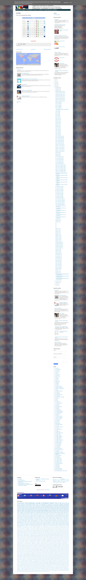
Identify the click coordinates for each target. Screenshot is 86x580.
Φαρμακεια (67, 569)
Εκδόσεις (18, 559)
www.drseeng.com (56, 553)
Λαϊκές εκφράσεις (21, 563)
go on (55, 504)
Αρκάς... (61, 555)
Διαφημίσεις (29, 511)
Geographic (67, 546)
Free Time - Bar (63, 546)
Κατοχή (28, 562)
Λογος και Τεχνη (37, 509)
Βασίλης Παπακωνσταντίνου (41, 556)
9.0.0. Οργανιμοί (57, 456)
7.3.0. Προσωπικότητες (58, 429)
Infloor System (35, 547)
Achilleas (23, 509)
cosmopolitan (31, 550)
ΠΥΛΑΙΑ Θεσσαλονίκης (49, 566)
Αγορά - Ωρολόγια (54, 554)
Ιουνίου (57, 285)
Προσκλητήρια (33, 567)
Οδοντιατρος (50, 565)
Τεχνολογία (67, 568)
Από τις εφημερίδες (42, 504)
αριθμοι (43, 509)
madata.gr (47, 551)
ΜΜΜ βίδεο (52, 563)
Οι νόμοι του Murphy (55, 565)
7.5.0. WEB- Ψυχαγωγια (58, 442)
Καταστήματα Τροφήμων (20, 562)
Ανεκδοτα (30, 504)
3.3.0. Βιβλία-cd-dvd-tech (32, 540)
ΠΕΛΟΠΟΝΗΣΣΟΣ (35, 566)
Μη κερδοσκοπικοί (28, 564)
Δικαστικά (46, 558)
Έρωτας (25, 554)
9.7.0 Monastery (57, 467)
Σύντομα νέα (19, 69)
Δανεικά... (67, 557)
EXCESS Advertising (21, 480)
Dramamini (51, 546)
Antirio (31, 546)
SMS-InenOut (63, 515)
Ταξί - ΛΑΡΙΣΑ (60, 568)
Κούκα (62, 480)
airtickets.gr (57, 549)
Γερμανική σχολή (64, 556)
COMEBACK (43, 546)
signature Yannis (58, 228)
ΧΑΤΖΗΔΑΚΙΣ (60, 482)
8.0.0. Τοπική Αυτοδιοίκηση (59, 449)
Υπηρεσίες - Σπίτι (66, 512)
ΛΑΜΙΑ (62, 562)
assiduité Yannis (58, 219)
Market (44, 547)
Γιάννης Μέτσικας (39, 557)
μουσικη (26, 510)
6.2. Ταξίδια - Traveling (58, 418)
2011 (56, 82)
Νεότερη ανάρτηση (19, 49)
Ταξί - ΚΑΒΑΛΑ (47, 568)
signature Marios (58, 123)
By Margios (52, 507)
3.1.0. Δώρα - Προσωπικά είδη (59, 388)
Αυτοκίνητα (33, 510)
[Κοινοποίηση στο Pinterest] (25, 44)
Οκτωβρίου (57, 90)
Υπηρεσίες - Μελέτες (60, 512)
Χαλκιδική (43, 570)
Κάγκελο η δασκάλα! (58, 52)
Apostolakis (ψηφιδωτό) (59, 242)
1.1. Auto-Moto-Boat (58, 369)
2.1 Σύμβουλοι (57, 382)
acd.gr (55, 549)
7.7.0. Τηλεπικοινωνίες (58, 444)
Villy (66, 515)
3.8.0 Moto (56, 400)
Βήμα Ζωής (30, 556)
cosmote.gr (34, 550)
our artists (48, 504)
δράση (66, 570)
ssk (55, 223)
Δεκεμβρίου (57, 87)
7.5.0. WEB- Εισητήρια (58, 437)
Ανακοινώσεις (20, 503)
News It (28, 548)
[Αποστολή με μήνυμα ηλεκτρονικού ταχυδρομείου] (20, 44)
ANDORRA (28, 546)
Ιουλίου (57, 283)
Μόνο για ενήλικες (30, 514)
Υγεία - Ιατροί (34, 569)
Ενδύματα (43, 559)
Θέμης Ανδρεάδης (53, 560)
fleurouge (21, 551)
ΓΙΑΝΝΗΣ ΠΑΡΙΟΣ (59, 556)
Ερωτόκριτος (67, 559)
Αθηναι (31, 513)
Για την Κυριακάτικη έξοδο (59, 156)
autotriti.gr (59, 506)
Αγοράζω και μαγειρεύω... (65, 554)
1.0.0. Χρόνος (57, 368)
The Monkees (29, 549)
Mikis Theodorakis (47, 547)
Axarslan (26, 509)
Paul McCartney (53, 548)
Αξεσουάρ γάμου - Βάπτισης (47, 555)
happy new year (61, 57)
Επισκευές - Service (31, 506)
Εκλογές (21, 559)
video (45, 505)
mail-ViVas (56, 551)
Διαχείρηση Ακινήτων (42, 558)
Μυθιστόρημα (19, 565)
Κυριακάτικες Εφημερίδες (52, 562)
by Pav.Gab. (51, 513)
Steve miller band (58, 548)
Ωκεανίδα (55, 570)
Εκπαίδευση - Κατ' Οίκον (25, 559)
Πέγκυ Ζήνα (59, 566)
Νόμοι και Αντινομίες (37, 511)
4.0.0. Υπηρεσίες (57, 401)
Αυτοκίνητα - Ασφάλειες (66, 555)
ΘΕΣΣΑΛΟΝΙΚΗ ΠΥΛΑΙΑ (44, 560)
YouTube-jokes (52, 549)
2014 (56, 79)
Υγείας (41, 509)
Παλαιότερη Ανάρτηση (47, 49)
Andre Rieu (54, 479)
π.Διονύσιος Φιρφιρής (36, 571)
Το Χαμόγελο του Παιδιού (40, 506)
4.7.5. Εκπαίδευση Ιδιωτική (59, 411)
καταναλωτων (23, 505)
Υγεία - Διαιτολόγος (42, 569)
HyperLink (29, 510)
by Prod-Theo (48, 508)
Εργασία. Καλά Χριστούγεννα (61, 559)
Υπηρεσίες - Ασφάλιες (54, 569)
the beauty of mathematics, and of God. (61, 35)
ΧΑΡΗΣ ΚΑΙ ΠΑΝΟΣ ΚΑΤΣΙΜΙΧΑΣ (32, 570)
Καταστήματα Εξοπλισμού (65, 561)
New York (26, 548)
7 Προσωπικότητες (57, 423)
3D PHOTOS (20, 541)
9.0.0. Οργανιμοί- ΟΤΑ (58, 461)
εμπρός (18, 571)
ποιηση (37, 505)
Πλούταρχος (56, 482)
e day (49, 550)
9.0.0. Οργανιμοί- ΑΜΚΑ (47, 545)
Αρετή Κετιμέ (67, 479)
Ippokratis (38, 510)
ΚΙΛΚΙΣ (29, 561)
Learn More (66, 2)
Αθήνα (18, 555)
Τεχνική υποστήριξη (58, 261)
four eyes (24, 551)
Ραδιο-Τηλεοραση (50, 567)
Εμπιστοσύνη (40, 559)
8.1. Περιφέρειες (57, 450)
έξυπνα (41, 510)
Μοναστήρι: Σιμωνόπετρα (53, 564)
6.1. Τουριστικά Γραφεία (58, 416)
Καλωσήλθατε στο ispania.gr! (22, 485)
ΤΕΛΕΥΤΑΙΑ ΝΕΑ (24, 84)
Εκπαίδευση (37, 513)
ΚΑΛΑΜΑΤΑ (23, 561)
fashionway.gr (63, 550)
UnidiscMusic (37, 549)
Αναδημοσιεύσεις (53, 508)
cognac (28, 550)
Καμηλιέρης (19, 101)
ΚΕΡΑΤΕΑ (26, 561)
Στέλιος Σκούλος (61, 63)
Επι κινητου (51, 509)
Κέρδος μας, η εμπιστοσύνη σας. (27, 90)
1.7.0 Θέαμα (56, 377)
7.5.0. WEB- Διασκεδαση (58, 436)
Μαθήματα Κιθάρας (64, 563)
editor (68, 507)
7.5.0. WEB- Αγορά (45, 543)
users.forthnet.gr (33, 553)
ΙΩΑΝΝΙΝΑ (61, 560)
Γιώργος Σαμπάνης (50, 557)
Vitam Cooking (45, 549)
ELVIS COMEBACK (58, 546)
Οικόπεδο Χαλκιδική (64, 565)
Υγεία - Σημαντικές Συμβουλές (60, 198)
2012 (56, 80)
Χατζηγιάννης (64, 482)
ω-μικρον (46, 571)
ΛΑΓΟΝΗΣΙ (59, 562)
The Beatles (18, 549)
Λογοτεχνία (34, 563)
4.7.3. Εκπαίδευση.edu (58, 410)
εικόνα (68, 570)
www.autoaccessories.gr (50, 553)
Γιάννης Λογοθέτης (33, 557)
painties (18, 510)
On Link (46, 548)
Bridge (40, 546)
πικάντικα (39, 508)
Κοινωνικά (67, 514)
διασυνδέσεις (63, 570)
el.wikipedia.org (52, 550)
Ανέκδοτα (22, 504)
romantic (18, 553)
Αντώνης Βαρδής (31, 555)
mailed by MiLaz (60, 551)
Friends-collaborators (30, 503)
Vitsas (34, 505)
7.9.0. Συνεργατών (57, 447)
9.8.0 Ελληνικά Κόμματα (58, 468)
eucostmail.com (59, 550)
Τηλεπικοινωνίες (19, 569)
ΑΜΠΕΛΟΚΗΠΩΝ (31, 554)
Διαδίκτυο (29, 558)
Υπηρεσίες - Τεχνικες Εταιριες (24, 512)
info (39, 551)
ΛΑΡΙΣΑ (65, 562)
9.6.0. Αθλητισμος (64, 545)
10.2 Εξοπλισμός (57, 381)
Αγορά (18, 508)
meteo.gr (64, 551)
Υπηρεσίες (35, 515)
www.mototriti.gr (22, 510)
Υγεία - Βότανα (38, 569)
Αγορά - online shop (44, 554)
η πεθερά (25, 571)
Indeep (32, 547)
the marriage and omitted (59, 186)
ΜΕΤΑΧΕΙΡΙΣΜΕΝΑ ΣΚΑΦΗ (47, 563)
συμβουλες (61, 504)
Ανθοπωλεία (27, 555)
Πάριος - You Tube (55, 566)
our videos (19, 507)
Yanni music (58, 479)
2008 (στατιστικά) (58, 118)
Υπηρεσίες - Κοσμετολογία (60, 569)
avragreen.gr (65, 549)
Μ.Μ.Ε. (57, 504)
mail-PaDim (53, 551)
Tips (35, 549)
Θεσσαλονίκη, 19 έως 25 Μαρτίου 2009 (61, 326)
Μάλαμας (67, 480)
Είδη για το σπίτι (61, 558)
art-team (20, 508)
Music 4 (53, 547)
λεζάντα (30, 571)
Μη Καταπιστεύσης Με (25, 73)
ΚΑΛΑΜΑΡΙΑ (66, 505)
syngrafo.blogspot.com (27, 553)
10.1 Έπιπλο (57, 380)
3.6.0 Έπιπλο (57, 398)
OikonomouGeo (56, 507)
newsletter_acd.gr (56, 552)
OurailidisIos (23, 507)
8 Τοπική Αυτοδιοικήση (58, 448)
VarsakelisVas (61, 505)
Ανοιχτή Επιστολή (51, 510)
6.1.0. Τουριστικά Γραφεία (59, 417)
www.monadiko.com (58, 253)
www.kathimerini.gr (61, 553)
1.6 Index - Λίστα (57, 376)
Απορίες (65, 511)
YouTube (62, 479)
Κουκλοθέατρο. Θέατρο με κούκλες (60, 24)
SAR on (43, 514)
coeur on (25, 550)
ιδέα (28, 571)
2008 (56, 86)
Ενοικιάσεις (46, 559)
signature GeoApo (58, 249)
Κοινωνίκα (48, 512)
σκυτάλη (43, 571)
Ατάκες (60, 510)
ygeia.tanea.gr (19, 554)
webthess (40, 553)
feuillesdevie (67, 550)
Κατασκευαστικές (55, 561)
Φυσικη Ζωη (32, 508)
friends (62, 506)
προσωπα (36, 508)
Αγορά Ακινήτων (60, 554)
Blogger (48, 489)
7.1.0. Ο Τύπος (57, 425)
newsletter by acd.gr (23, 552)
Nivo (35, 548)
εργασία (23, 571)
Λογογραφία (19, 515)
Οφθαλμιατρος (22, 566)
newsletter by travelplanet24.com (31, 552)
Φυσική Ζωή (66, 506)
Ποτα (30, 567)
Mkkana (51, 547)
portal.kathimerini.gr (62, 552)
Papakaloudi (49, 548)
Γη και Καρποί (29, 557)
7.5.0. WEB (56, 430)
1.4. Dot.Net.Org (57, 374)
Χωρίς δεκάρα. (52, 570)
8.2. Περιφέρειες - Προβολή (60, 544)
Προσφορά (36, 567)
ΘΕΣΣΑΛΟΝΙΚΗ (66, 508)
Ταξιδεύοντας (19, 509)
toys (30, 553)
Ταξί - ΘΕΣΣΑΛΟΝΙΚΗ (42, 568)
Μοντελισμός (58, 564)
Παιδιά (62, 566)
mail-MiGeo (50, 551)
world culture (62, 511)
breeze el (20, 550)
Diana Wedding (48, 546)
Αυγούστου (57, 282)
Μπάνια (64, 564)
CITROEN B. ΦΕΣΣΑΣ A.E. (63, 302)
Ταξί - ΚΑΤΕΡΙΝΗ (51, 568)
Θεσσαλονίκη (58, 560)
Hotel (30, 547)
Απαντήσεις (33, 513)
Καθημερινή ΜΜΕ (37, 561)
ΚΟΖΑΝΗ (31, 561)
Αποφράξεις (55, 555)
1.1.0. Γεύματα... (57, 370)
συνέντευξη (47, 515)
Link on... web (41, 547)
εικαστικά (28, 508)
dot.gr (42, 550)
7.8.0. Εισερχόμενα (30, 544)
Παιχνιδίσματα (65, 566)
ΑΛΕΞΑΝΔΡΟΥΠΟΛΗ (62, 513)
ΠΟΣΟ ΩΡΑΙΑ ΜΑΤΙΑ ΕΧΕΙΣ (42, 566)
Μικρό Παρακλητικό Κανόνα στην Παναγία (44, 564)
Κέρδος (34, 561)
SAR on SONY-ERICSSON (59, 136)
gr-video (35, 551)
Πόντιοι (39, 567)
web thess (37, 553)
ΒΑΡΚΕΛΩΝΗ (19, 556)
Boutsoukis (51, 515)
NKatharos (59, 547)
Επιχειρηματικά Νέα (31, 509)
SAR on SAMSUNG (58, 102)
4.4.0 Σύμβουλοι (57, 407)
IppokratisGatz (47, 507)
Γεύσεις (26, 557)
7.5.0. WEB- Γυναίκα (58, 435)
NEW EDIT (56, 547)
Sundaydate (63, 548)
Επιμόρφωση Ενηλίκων (54, 559)
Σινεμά (62, 567)
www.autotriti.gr (49, 505)
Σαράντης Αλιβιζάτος (55, 567)
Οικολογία (60, 565)
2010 (56, 83)
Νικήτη (33, 565)
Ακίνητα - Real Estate (29, 507)
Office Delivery (38, 548)
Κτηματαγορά (47, 562)
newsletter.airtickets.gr (39, 552)
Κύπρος (64, 480)
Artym (36, 510)
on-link (26, 511)
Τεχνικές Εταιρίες (35, 514)
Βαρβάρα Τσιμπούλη (35, 556)
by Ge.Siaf (25, 513)
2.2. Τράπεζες (57, 383)
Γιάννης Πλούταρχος (44, 557)
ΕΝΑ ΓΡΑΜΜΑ (57, 558)
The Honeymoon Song (24, 549)
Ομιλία (68, 565)
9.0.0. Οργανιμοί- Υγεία (58, 462)
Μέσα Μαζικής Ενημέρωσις (58, 563)
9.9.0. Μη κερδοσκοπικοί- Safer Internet (61, 470)
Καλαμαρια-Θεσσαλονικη (62, 514)
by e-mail (23, 550)
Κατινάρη (59, 480)
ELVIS (54, 546)
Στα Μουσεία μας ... (66, 567)
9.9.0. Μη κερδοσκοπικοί (58, 469)
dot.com (40, 550)
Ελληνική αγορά (40, 507)
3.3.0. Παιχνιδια (57, 392)
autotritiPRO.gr (62, 549)
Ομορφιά (18, 566)
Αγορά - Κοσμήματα (49, 554)
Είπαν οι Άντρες (25, 506)
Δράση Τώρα (47, 509)
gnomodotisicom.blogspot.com (29, 551)
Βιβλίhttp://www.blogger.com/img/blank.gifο (51, 556)
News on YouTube (32, 548)
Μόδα (22, 565)
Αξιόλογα (52, 555)
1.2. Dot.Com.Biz (57, 371)
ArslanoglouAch (55, 505)
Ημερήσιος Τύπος (38, 560)
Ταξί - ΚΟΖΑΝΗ (56, 568)
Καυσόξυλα (30, 562)
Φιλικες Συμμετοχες (19, 570)
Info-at (38, 547)
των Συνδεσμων (21, 513)
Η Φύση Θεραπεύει (22, 560)
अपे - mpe (48, 571)
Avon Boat (37, 546)
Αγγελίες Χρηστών (38, 554)
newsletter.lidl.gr (44, 552)
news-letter (18, 552)
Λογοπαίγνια (55, 512)
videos (37, 504)
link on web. (57, 511)
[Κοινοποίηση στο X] (22, 44)
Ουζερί (54, 509)
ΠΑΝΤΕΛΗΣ (61, 481)
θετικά (27, 571)
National (62, 547)
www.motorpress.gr (66, 553)
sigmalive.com (21, 553)
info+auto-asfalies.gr (43, 551)
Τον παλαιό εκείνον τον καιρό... (25, 515)
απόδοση (60, 570)
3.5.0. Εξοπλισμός (57, 395)
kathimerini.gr (47, 506)
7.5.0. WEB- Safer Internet (59, 432)
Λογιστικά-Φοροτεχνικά (30, 563)
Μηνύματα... (32, 564)
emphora (56, 550)
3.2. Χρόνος (56, 389)
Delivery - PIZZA (43, 508)
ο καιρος (40, 514)
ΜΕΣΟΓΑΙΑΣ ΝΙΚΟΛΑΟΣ (39, 563)
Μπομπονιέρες (67, 564)
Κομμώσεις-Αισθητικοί (42, 513)
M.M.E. (52, 504)
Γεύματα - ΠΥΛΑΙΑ (22, 557)
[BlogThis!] (21, 44)
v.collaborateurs (46, 514)
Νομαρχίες (35, 565)
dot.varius (46, 550)
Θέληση (49, 560)
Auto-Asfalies (34, 546)
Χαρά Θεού (46, 570)
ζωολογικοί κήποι (43, 515)
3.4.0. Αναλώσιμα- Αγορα (58, 394)
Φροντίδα (23, 570)
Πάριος (64, 481)
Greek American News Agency (25, 547)
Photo (68, 509)
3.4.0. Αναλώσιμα (57, 393)
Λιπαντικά (25, 563)
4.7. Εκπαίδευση (58, 541)
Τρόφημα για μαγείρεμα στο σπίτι (25, 569)
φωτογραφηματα (45, 510)
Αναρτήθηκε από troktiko (22, 555)
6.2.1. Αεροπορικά (57, 419)
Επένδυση (49, 559)
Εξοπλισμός (44, 512)
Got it (70, 2)
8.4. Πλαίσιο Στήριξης (58, 455)
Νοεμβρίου (57, 88)
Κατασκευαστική (59, 561)
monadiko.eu (67, 551)
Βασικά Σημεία (35, 507)
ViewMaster (41, 549)
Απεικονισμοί (51, 514)
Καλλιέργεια (44, 561)
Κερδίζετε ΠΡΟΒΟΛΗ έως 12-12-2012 (37, 562)
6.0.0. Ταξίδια (37, 542)
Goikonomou (19, 547)
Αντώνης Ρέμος (36, 555)
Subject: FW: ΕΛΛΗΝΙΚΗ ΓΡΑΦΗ (60, 166)
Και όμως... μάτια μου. (58, 308)
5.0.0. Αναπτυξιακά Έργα (58, 412)
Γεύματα (18, 505)
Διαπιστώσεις (33, 558)
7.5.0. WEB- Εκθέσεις (58, 438)
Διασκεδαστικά (37, 558)
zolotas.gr (22, 554)
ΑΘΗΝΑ (28, 554)
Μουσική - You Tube (56, 481)
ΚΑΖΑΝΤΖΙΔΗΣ (55, 480)
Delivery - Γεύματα (53, 506)
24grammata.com (39, 512)
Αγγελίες (35, 554)
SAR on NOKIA (57, 111)
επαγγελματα (39, 515)
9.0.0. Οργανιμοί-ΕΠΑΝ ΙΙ (58, 463)
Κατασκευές (19, 506)
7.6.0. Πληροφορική (58, 443)
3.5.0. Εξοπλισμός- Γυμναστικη (56, 540)
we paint (26, 504)
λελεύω (32, 571)
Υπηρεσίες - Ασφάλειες (48, 569)
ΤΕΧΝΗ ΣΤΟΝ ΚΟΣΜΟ (44, 511)
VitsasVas (52, 503)
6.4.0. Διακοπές (57, 422)
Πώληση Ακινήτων (42, 567)
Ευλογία (18, 560)
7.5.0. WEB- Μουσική (58, 441)
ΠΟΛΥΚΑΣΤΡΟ (63, 510)
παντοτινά (40, 571)
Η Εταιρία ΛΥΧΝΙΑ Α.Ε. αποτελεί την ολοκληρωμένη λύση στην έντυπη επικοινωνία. (25, 484)
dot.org (44, 550)
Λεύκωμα (51, 512)
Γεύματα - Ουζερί (55, 514)
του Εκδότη (22, 511)
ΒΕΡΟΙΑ (25, 556)
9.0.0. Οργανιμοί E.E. (58, 457)
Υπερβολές (31, 515)
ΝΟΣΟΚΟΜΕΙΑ (25, 565)
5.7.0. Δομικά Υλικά (58, 413)
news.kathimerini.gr (55, 513)
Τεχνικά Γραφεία (24, 508)
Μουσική (61, 564)
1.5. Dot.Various (57, 375)
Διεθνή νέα (58, 508)
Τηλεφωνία (57, 509)
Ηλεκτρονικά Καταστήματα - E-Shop (30, 560)
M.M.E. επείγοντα (55, 515)
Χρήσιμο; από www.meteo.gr (59, 144)
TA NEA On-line (67, 548)
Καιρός (20, 45)
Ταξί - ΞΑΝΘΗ (64, 568)
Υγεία (31, 569)
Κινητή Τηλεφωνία (24, 514)
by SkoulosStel (61, 507)
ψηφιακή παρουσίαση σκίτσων (60, 91)
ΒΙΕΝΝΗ (27, 556)
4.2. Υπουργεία (57, 405)
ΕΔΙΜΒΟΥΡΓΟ (52, 558)
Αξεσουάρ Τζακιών (40, 555)
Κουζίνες (44, 562)
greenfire (37, 551)
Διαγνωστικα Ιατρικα (20, 558)
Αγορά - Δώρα (56, 510)
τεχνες (18, 513)
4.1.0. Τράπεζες (57, 404)
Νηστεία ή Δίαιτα (29, 565)
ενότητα (20, 571)
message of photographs (42, 503)
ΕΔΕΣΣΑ (49, 558)
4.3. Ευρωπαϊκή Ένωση (58, 406)
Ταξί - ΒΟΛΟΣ (37, 568)
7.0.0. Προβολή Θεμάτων (58, 424)
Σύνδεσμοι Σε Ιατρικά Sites (31, 568)
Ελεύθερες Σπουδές (35, 559)
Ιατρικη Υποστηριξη (66, 560)
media (28, 513)
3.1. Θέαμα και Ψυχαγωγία (59, 387)
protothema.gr (67, 552)
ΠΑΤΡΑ (31, 566)
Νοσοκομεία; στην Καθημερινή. (41, 565)
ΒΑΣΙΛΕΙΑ (22, 556)
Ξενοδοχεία (47, 565)
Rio (55, 548)
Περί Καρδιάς (27, 567)
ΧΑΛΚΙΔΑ (26, 570)
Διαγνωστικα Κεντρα (25, 558)
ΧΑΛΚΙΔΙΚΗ (62, 508)
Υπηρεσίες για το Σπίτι (32, 512)
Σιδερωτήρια (59, 567)
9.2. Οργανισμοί (57, 464)
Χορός (49, 570)
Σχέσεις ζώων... (19, 568)
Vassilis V (34, 504)
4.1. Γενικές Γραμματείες (31, 541)
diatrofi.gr (37, 550)
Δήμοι (65, 557)
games (68, 515)
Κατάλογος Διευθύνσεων (49, 561)
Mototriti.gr (59, 515)
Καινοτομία (41, 561)
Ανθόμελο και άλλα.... (58, 235)
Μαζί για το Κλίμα (62, 46)
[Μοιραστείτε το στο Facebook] (23, 44)
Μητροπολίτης (36, 564)
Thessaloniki (32, 549)
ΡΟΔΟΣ (46, 567)
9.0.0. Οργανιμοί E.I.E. (58, 458)
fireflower (18, 551)
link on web (58, 503)
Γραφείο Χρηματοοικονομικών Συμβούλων (58, 557)
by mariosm (41, 505)
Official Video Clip (42, 548)
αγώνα (58, 570)
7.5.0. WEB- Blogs (57, 431)
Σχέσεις (44, 507)
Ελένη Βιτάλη (31, 559)
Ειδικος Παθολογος (66, 558)
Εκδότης (65, 507)
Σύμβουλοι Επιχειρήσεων (24, 568)
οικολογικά (50, 511)
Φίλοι (65, 569)
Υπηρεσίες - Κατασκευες (63, 509)
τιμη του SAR (66, 504)
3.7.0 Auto (56, 399)
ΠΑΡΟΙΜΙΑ (28, 566)
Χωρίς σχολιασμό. (58, 129)
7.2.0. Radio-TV (57, 428)
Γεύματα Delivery (29, 505)
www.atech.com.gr (44, 553)
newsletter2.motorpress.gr (50, 552)
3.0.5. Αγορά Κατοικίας (58, 386)
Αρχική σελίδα (33, 49)
